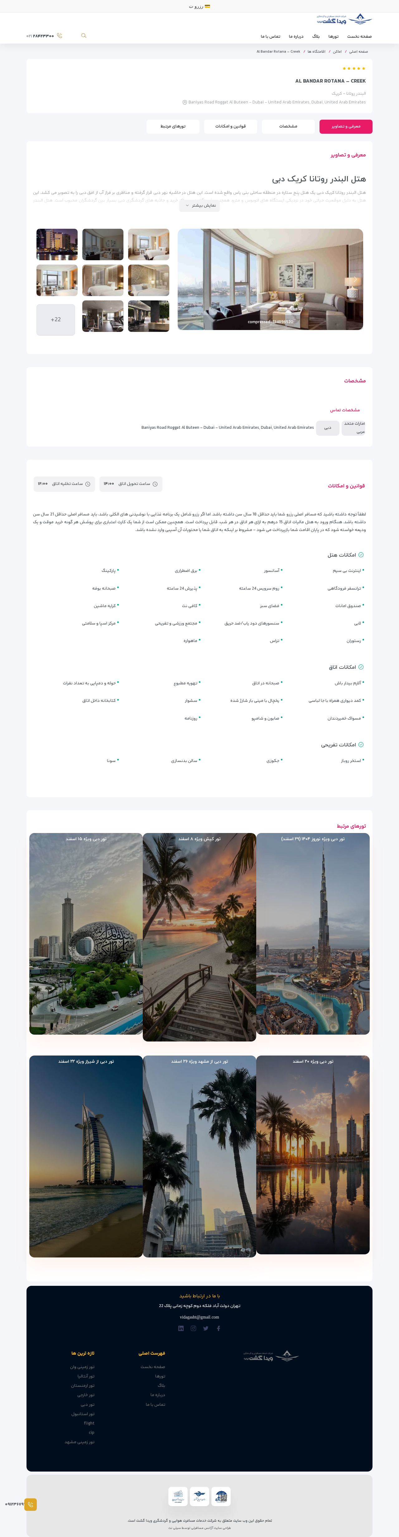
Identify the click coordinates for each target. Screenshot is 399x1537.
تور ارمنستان (82, 1385)
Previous (355, 279)
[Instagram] (193, 1329)
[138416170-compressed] (57, 244)
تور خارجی (85, 1395)
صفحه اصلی (358, 52)
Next (185, 279)
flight (89, 1423)
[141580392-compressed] (102, 280)
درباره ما (296, 36)
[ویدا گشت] (344, 20)
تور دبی (87, 1404)
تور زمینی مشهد (79, 1442)
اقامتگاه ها (316, 52)
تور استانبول (82, 1414)
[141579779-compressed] (148, 280)
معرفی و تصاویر (346, 126)
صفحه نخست (359, 36)
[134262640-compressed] (148, 244)
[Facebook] (218, 1329)
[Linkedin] (181, 1329)
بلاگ (316, 36)
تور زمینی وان (82, 1367)
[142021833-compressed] (102, 316)
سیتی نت (174, 1528)
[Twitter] (206, 1329)
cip (91, 1432)
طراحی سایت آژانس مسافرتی (210, 1528)
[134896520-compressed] (102, 244)
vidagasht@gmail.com (199, 1317)
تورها (334, 36)
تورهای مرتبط (173, 126)
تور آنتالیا (86, 1376)
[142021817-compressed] (148, 316)
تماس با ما (270, 36)
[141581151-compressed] (57, 280)
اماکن (337, 52)
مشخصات (288, 126)
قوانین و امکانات (230, 126)
